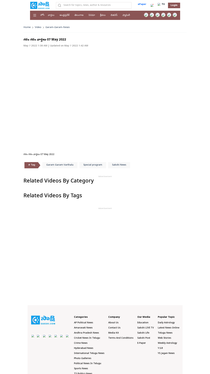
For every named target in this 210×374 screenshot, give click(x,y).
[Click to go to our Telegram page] (62, 336)
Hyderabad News (83, 348)
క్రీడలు (103, 15)
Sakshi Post (143, 338)
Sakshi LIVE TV (145, 328)
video (38, 27)
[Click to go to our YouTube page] (169, 15)
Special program (92, 165)
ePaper (142, 4)
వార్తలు (51, 15)
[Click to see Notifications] (151, 5)
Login (174, 5)
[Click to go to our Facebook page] (146, 15)
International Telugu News (89, 353)
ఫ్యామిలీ (126, 15)
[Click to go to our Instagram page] (163, 15)
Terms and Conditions (120, 338)
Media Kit (113, 333)
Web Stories (164, 338)
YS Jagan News (166, 353)
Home (27, 27)
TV (163, 4)
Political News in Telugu (87, 363)
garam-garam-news (57, 27)
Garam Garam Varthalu (60, 165)
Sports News (81, 368)
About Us (113, 322)
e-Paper (141, 343)
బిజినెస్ (114, 15)
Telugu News (165, 333)
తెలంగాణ (79, 15)
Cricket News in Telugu (87, 338)
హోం (42, 15)
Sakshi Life (143, 333)
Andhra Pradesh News (86, 333)
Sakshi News (119, 165)
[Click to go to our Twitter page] (158, 15)
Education (142, 322)
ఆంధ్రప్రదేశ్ (64, 15)
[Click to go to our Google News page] (175, 15)
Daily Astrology (166, 322)
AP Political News (83, 322)
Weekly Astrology (167, 343)
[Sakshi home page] (43, 320)
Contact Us (114, 328)
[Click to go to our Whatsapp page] (152, 15)
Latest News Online (168, 328)
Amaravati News (83, 328)
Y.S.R (160, 348)
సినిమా (92, 15)
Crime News (80, 343)
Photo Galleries (82, 358)
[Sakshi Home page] (40, 5)
